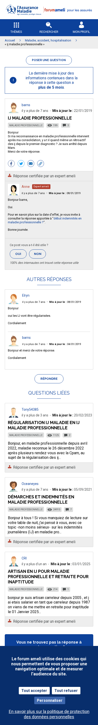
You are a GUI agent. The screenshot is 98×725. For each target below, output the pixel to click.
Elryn (25, 295)
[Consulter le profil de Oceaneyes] (13, 490)
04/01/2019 (65, 344)
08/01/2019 (64, 193)
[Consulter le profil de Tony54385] (13, 416)
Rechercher (48, 32)
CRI (24, 558)
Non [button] (40, 255)
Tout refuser (66, 690)
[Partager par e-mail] (30, 164)
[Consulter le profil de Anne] (13, 194)
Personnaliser (50, 700)
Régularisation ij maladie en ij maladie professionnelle (44, 425)
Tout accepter (34, 690)
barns (26, 105)
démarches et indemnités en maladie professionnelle (41, 499)
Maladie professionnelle (26, 125)
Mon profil (81, 32)
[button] (49, 18)
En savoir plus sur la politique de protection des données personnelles (49, 714)
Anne (26, 187)
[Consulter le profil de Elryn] (13, 302)
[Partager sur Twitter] (21, 164)
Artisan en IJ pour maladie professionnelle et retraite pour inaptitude (48, 576)
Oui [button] (21, 254)
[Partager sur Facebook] (11, 164)
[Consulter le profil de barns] (13, 111)
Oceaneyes (30, 484)
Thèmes (16, 32)
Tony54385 (30, 409)
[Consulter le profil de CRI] (13, 565)
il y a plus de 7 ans (33, 193)
